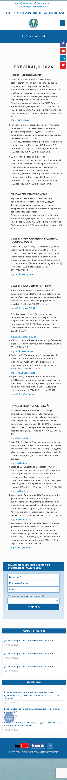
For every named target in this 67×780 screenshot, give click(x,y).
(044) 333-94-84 (24, 3)
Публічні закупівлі (22, 13)
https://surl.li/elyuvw (20, 120)
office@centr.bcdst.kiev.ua (35, 6)
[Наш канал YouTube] (21, 748)
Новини (6, 13)
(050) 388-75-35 (44, 3)
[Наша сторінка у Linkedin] (50, 748)
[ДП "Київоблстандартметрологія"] (33, 23)
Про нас (37, 13)
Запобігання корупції (54, 13)
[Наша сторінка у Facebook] (38, 748)
